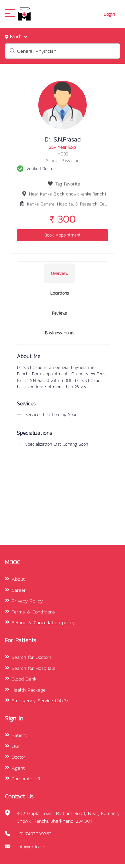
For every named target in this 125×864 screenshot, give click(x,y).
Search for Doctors (32, 657)
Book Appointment (62, 235)
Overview (59, 273)
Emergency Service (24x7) (40, 700)
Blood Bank (24, 679)
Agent (18, 768)
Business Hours (59, 333)
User (16, 746)
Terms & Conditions (33, 611)
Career (19, 590)
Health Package (29, 690)
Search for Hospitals (33, 668)
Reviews (59, 313)
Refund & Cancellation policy (43, 622)
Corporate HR (26, 778)
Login (109, 14)
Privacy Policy (27, 600)
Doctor (18, 757)
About (18, 579)
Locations (59, 293)
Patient (19, 735)
